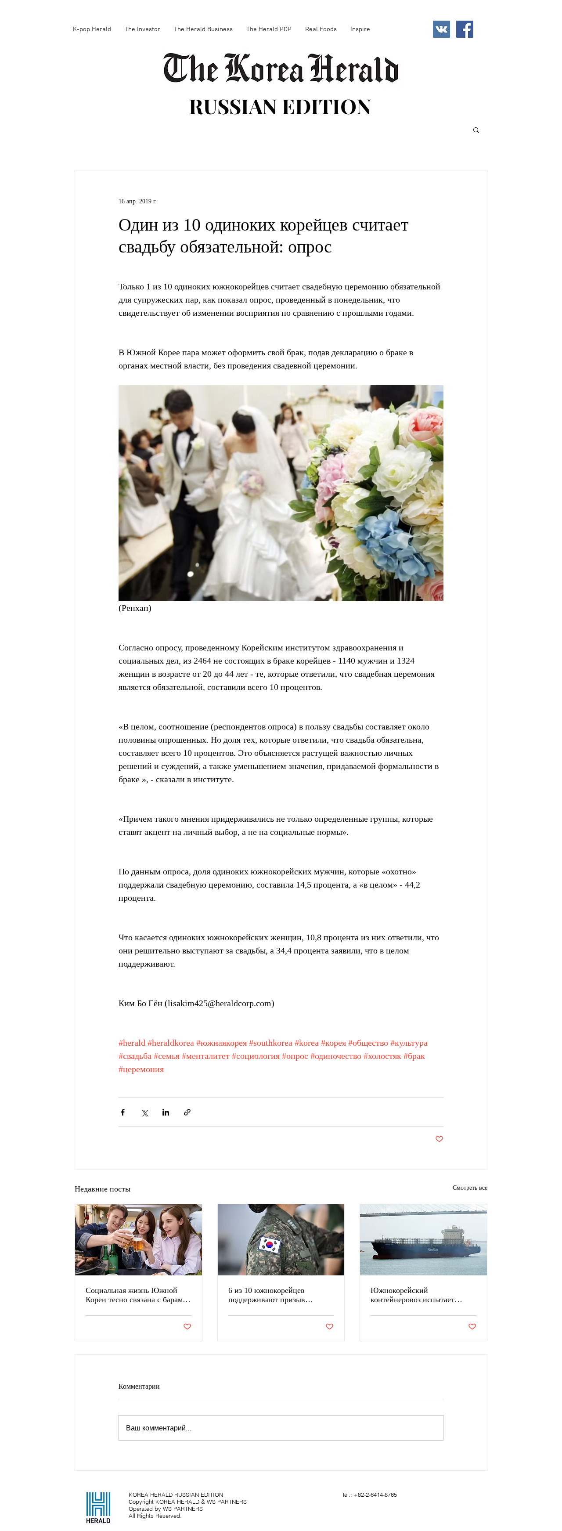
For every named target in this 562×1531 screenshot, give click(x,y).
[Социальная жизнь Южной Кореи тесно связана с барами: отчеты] (138, 1239)
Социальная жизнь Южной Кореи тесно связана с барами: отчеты (137, 1295)
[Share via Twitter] (144, 1112)
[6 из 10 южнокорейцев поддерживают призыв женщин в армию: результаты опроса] (281, 1239)
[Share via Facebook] (123, 1112)
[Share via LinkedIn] (166, 1112)
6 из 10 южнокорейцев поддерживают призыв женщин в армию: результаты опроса (278, 1295)
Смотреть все (470, 1187)
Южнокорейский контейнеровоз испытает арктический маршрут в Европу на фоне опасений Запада (415, 1295)
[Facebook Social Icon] (464, 29)
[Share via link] (187, 1112)
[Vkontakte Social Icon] (441, 29)
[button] (476, 129)
